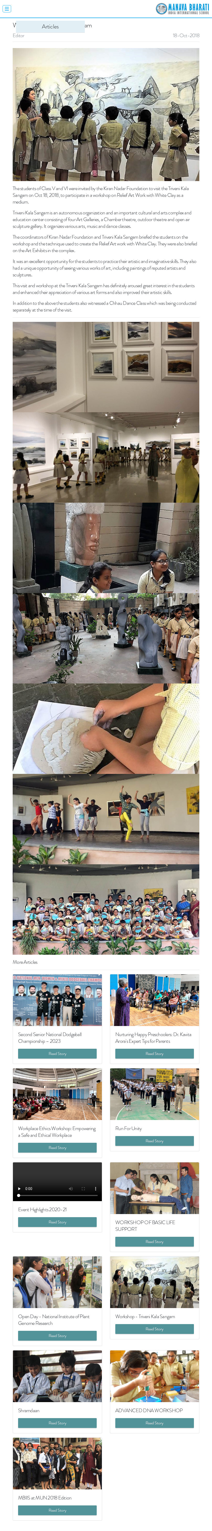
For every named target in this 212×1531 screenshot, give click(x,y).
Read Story (57, 1053)
